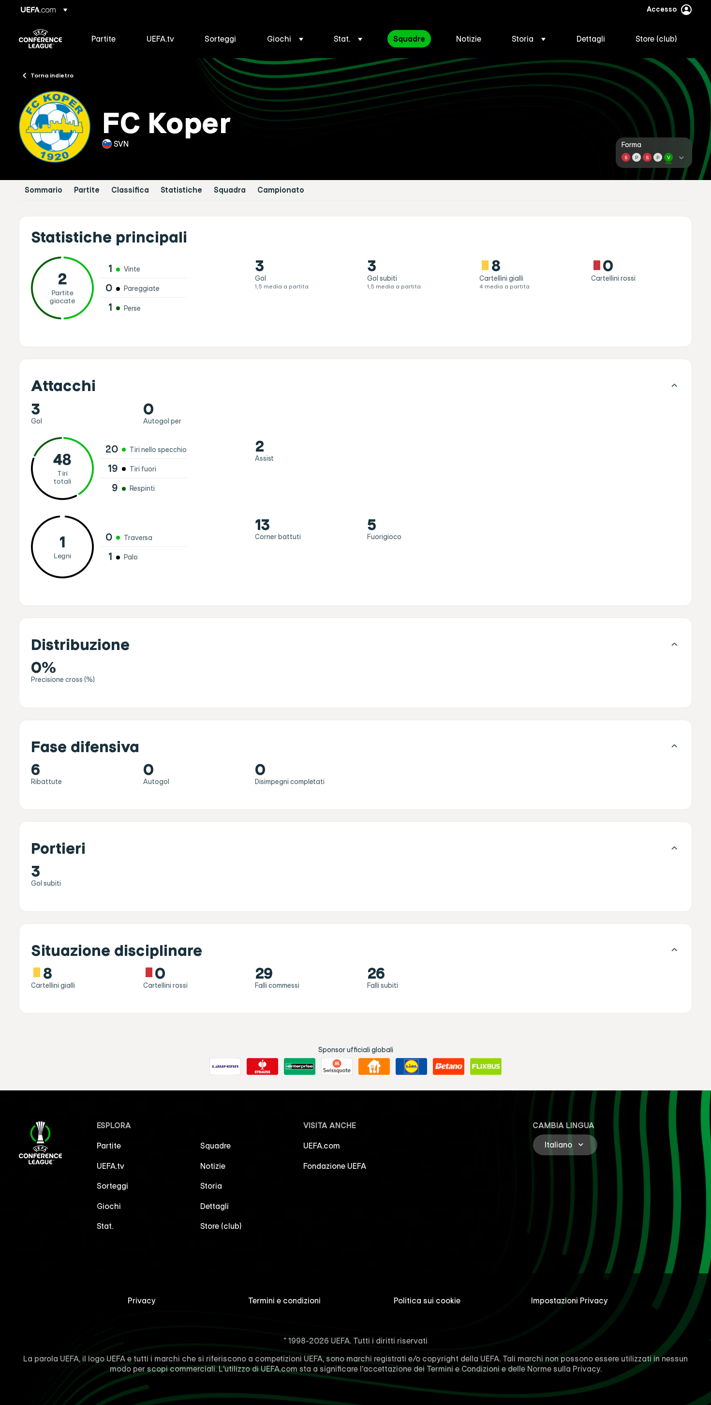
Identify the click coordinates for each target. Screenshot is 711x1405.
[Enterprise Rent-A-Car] (299, 1066)
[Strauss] (262, 1066)
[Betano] (448, 1066)
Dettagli (214, 1206)
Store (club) (221, 1226)
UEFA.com (321, 1145)
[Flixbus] (486, 1066)
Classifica (130, 190)
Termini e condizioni (284, 1300)
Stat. (105, 1226)
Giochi (109, 1206)
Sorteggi (112, 1185)
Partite (87, 190)
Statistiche (181, 190)
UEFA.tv (110, 1166)
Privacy (142, 1300)
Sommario (43, 190)
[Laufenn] (225, 1066)
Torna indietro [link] (52, 75)
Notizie (212, 1166)
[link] (103, 39)
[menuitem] (107, 39)
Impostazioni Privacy (569, 1300)
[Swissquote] (337, 1066)
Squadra (230, 190)
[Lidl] (411, 1066)
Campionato (280, 190)
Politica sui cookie (427, 1300)
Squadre (215, 1145)
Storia (211, 1185)
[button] (285, 39)
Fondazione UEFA (334, 1166)
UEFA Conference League (40, 38)
